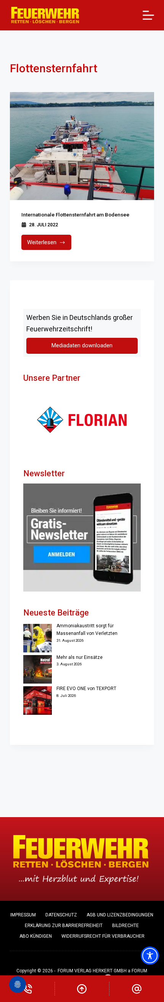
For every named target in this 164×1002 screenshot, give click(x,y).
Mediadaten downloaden (82, 345)
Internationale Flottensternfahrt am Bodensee (75, 215)
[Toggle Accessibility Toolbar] (149, 955)
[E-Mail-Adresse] (136, 988)
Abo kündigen (35, 936)
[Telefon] (27, 988)
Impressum (23, 915)
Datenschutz (61, 915)
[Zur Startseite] (45, 15)
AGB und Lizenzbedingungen (120, 915)
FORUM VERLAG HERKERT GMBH (92, 970)
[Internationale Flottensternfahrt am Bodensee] (82, 146)
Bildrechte (125, 925)
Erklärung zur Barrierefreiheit (64, 925)
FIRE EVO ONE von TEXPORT (86, 688)
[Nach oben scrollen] (82, 988)
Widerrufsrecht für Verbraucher (103, 936)
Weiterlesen (49, 244)
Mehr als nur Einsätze (79, 657)
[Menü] (148, 15)
